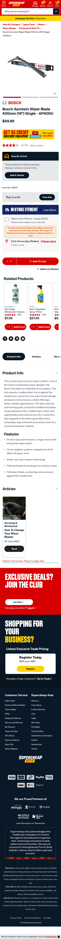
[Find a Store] (43, 3)
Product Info (14, 356)
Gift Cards (35, 722)
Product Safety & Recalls (15, 705)
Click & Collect (37, 731)
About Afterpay (11, 748)
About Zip (9, 744)
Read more (14, 549)
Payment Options (12, 740)
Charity (34, 748)
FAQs (7, 713)
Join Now (17, 602)
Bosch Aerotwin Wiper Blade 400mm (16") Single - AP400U (27, 34)
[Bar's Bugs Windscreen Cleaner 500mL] (15, 294)
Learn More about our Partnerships (30, 823)
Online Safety (10, 709)
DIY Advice (9, 735)
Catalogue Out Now (30, 18)
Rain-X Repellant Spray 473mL (38, 310)
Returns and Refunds (14, 722)
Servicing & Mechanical (10, 524)
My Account (10, 727)
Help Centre (10, 700)
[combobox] (9, 261)
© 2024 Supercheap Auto (30, 922)
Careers (34, 740)
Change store (48, 241)
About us (35, 700)
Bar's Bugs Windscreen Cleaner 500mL (14, 310)
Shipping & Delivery (13, 718)
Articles (36, 356)
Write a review (36, 146)
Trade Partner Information (41, 735)
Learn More (47, 135)
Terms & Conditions (32, 918)
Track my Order (11, 731)
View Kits (47, 197)
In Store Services (38, 709)
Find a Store (36, 705)
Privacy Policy (51, 936)
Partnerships (36, 744)
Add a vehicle (17, 175)
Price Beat (35, 727)
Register (30, 668)
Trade (33, 718)
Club (33, 713)
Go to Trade (44, 678)
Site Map (47, 918)
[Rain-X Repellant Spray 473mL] (40, 294)
